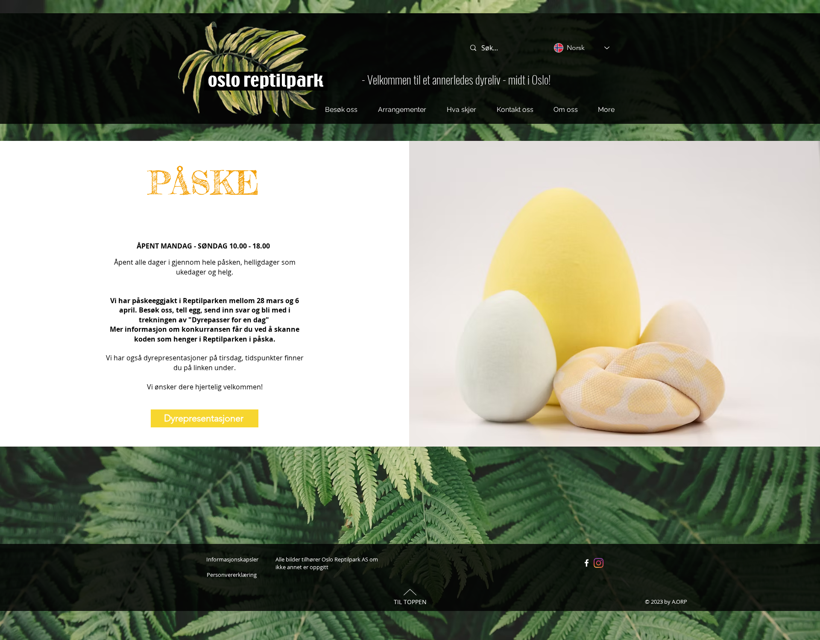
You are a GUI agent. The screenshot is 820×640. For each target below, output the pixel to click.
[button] (341, 109)
